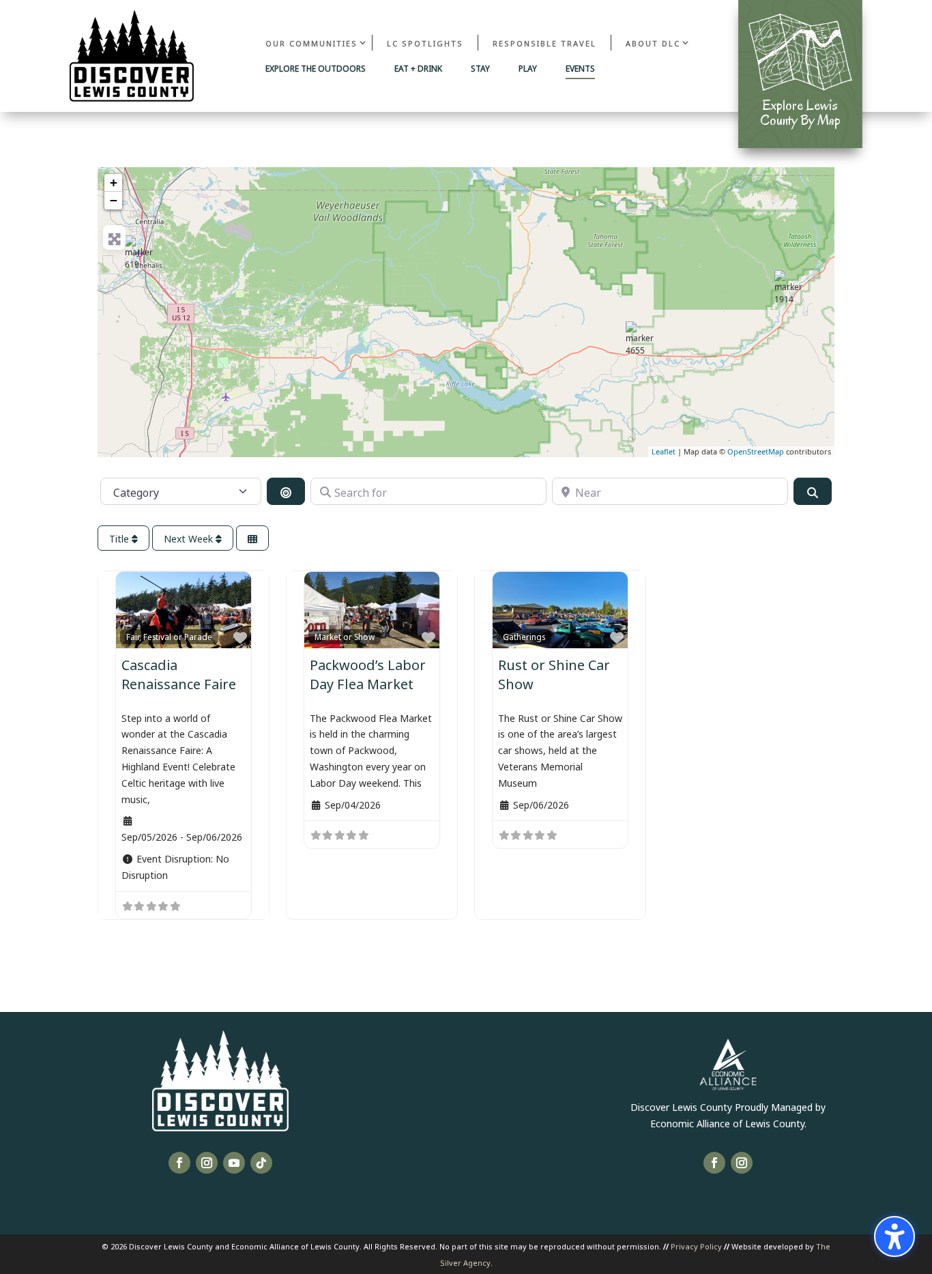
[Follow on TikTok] (261, 1163)
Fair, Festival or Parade (169, 636)
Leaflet (663, 451)
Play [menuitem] (528, 69)
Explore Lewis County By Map (800, 113)
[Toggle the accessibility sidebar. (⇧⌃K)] (894, 1236)
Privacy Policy (696, 1245)
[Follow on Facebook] (179, 1163)
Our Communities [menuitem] (311, 42)
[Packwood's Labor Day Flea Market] (791, 287)
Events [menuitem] (580, 69)
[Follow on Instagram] (207, 1163)
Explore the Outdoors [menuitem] (315, 69)
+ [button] (113, 182)
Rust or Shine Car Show (554, 673)
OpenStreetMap (755, 451)
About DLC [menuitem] (653, 42)
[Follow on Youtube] (234, 1163)
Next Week (190, 538)
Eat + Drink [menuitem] (418, 69)
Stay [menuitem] (480, 69)
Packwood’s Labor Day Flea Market (368, 673)
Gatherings (524, 636)
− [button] (113, 200)
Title (120, 538)
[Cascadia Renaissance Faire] (643, 338)
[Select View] (252, 538)
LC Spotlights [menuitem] (425, 42)
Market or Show (345, 636)
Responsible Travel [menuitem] (544, 42)
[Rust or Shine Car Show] (142, 252)
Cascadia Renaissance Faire (178, 673)
